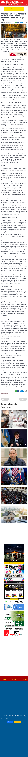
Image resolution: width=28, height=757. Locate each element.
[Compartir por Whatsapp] (16, 22)
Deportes (24, 679)
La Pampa (3, 679)
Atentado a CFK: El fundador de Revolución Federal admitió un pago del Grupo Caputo (13, 17)
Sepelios (14, 679)
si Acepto (10, 721)
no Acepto (17, 721)
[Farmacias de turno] (11, 4)
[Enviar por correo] (26, 22)
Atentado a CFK (4, 393)
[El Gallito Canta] (7, 4)
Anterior (5, 399)
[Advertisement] (14, 534)
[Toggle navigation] (26, 4)
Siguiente (23, 399)
